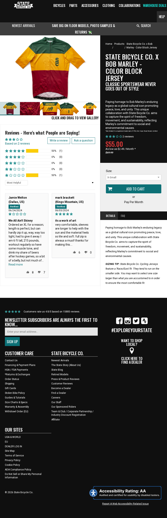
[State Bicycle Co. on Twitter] (136, 323)
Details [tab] (110, 215)
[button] (15, 151)
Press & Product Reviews (65, 379)
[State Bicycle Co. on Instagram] (127, 323)
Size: (109, 171)
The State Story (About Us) (66, 365)
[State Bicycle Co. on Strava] (144, 323)
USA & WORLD (13, 437)
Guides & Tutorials (15, 397)
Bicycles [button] (59, 5)
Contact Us (11, 360)
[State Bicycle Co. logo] (23, 5)
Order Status (12, 379)
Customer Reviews (62, 383)
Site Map (9, 450)
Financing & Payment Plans (20, 365)
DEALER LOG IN (13, 446)
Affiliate (55, 419)
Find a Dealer (58, 393)
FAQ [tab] (123, 215)
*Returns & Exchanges (17, 374)
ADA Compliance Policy (18, 469)
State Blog (57, 369)
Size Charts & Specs (16, 402)
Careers (55, 397)
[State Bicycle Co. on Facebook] (119, 323)
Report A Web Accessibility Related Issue (125, 503)
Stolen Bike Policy (15, 393)
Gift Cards (10, 388)
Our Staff (56, 402)
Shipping (9, 383)
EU (6, 441)
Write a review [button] (59, 140)
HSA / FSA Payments (16, 369)
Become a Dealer (61, 388)
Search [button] (146, 25)
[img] (27, 214)
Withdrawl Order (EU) (16, 411)
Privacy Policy (12, 460)
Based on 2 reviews (17, 143)
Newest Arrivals (23, 25)
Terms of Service (14, 455)
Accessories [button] (90, 5)
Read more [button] (16, 264)
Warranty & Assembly (17, 406)
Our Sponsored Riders (63, 406)
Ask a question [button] (83, 140)
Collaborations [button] (129, 5)
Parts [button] (73, 5)
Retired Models (59, 374)
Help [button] (162, 16)
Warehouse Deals (154, 5)
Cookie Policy (12, 465)
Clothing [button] (108, 5)
